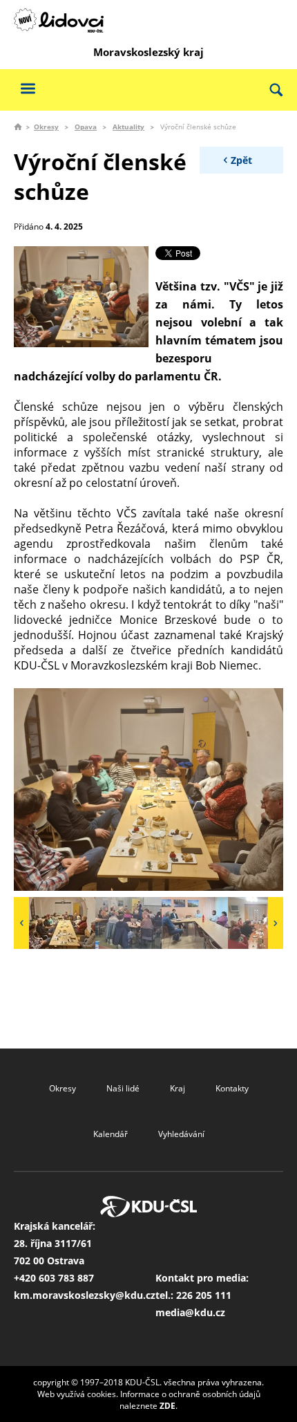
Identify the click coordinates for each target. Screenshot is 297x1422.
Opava (86, 126)
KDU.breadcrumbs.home (18, 126)
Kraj (177, 1088)
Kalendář (110, 1134)
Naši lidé (123, 1088)
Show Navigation (27, 88)
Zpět (241, 160)
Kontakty (232, 1088)
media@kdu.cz (190, 1312)
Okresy (46, 126)
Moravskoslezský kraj (148, 52)
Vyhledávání (181, 1134)
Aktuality (128, 126)
